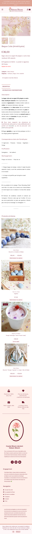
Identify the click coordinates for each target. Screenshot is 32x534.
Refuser (18, 531)
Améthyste (10, 73)
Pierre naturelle (20, 73)
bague (6, 175)
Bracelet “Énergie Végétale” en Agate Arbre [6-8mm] (16, 370)
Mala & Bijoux (10, 71)
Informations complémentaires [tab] (12, 90)
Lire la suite (16, 341)
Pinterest (10, 198)
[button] (28, 18)
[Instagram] (12, 462)
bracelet (11, 126)
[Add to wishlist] (28, 220)
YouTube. (23, 198)
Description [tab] (6, 86)
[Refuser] (30, 529)
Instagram (4, 198)
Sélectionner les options (16, 258)
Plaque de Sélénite (7, 159)
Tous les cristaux (16, 291)
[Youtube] (19, 462)
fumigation (19, 175)
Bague (14, 73)
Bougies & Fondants (16, 333)
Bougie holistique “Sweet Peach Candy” (16, 335)
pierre (3, 127)
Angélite (16, 293)
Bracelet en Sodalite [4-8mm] (16, 252)
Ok (13, 531)
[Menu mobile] (2, 9)
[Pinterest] (16, 462)
